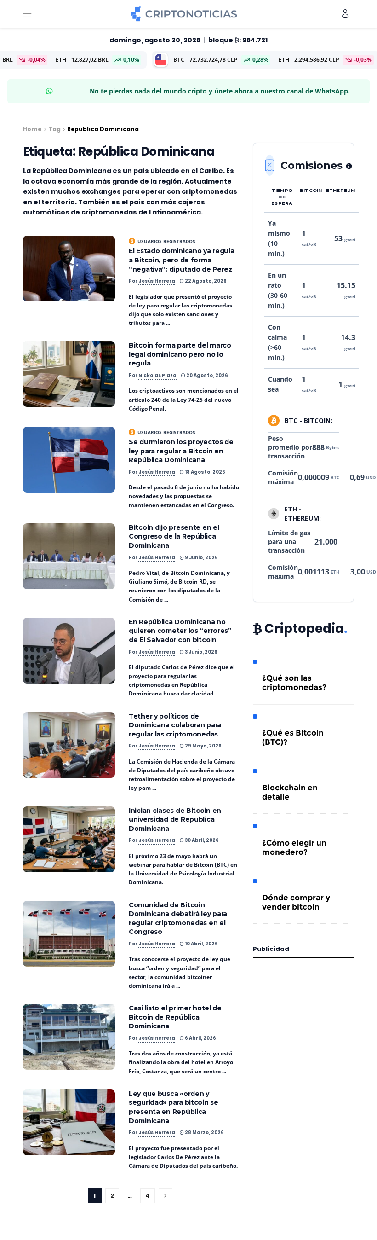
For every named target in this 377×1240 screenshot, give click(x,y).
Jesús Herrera (156, 281)
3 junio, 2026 (200, 652)
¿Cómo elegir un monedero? (294, 847)
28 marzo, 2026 (204, 1132)
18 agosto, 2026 (204, 472)
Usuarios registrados (166, 241)
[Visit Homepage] (184, 14)
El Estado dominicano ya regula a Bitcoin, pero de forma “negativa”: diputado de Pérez (181, 260)
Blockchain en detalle (290, 792)
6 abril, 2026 (200, 1038)
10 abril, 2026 (201, 943)
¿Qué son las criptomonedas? (294, 682)
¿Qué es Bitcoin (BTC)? (293, 737)
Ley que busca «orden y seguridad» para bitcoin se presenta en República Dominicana (173, 1107)
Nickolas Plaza (157, 375)
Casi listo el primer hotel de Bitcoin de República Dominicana (175, 1017)
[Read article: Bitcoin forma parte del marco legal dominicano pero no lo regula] (69, 374)
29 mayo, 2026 (203, 745)
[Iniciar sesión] (345, 13)
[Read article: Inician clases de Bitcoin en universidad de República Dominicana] (69, 839)
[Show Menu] (27, 14)
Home (32, 129)
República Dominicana (103, 129)
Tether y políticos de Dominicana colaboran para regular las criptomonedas (175, 725)
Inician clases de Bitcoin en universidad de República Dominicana (175, 819)
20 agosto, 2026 (206, 375)
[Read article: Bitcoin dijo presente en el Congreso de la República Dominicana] (69, 556)
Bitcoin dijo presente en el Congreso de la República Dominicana (174, 536)
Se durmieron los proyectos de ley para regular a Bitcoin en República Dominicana (181, 451)
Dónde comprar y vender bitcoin (296, 902)
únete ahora (233, 91)
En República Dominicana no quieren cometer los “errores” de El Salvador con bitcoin (180, 631)
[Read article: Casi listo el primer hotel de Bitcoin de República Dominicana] (69, 1037)
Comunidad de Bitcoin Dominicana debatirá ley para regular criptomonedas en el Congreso (178, 918)
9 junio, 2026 (201, 557)
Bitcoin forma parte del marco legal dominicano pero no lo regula (180, 354)
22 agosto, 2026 (205, 281)
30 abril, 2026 (201, 840)
